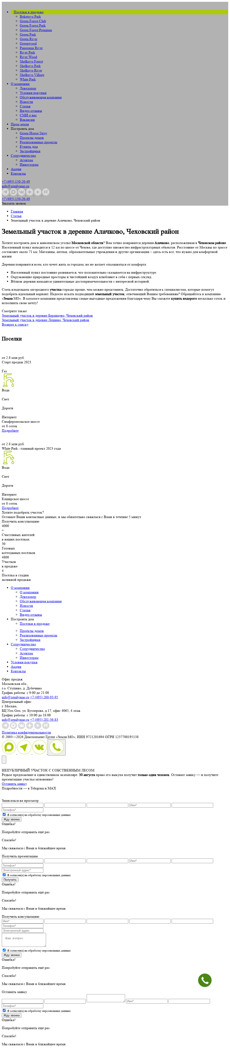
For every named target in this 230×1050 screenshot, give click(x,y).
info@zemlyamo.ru (15, 186)
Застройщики (30, 151)
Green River (28, 39)
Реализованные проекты (38, 142)
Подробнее (10, 430)
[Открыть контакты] (4, 760)
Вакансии (27, 120)
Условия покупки (33, 93)
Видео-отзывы (31, 111)
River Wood (28, 57)
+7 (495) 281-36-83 (44, 719)
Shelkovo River (31, 70)
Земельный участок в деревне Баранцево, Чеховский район (47, 315)
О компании (20, 84)
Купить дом (29, 146)
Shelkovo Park (30, 66)
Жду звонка (12, 819)
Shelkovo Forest (31, 61)
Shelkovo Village (32, 75)
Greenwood (28, 43)
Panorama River (31, 48)
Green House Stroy (33, 133)
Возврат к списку (15, 324)
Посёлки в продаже (29, 12)
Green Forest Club (33, 21)
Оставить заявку (14, 784)
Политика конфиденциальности (26, 732)
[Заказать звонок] (57, 747)
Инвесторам (29, 164)
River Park (27, 52)
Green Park (28, 34)
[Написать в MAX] (9, 753)
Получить (10, 879)
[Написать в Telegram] (24, 753)
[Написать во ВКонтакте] (40, 753)
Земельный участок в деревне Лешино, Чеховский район (45, 320)
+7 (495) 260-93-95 (44, 697)
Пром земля (20, 124)
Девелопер (28, 88)
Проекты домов (32, 137)
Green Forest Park (33, 25)
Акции (16, 169)
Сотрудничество (23, 155)
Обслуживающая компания (41, 97)
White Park (28, 79)
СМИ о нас (28, 115)
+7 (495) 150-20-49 (16, 181)
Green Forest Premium (36, 30)
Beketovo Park (30, 16)
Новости (26, 102)
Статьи (25, 106)
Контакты (18, 173)
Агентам (26, 160)
